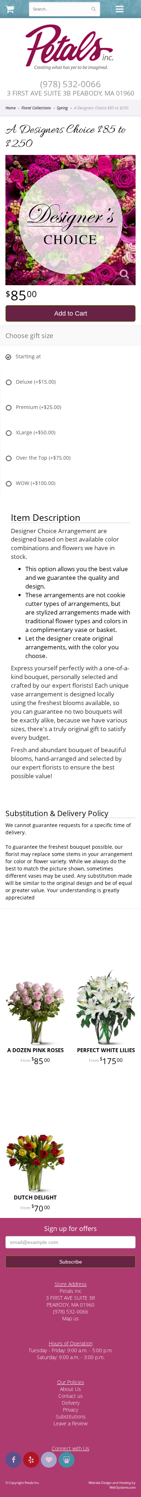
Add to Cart (70, 313)
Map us (70, 1318)
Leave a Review (70, 1423)
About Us (70, 1389)
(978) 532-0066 (70, 84)
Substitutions (71, 1416)
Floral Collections (36, 107)
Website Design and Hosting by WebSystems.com (112, 1485)
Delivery (71, 1402)
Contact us (70, 1395)
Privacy (70, 1409)
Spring (62, 107)
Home (10, 107)
